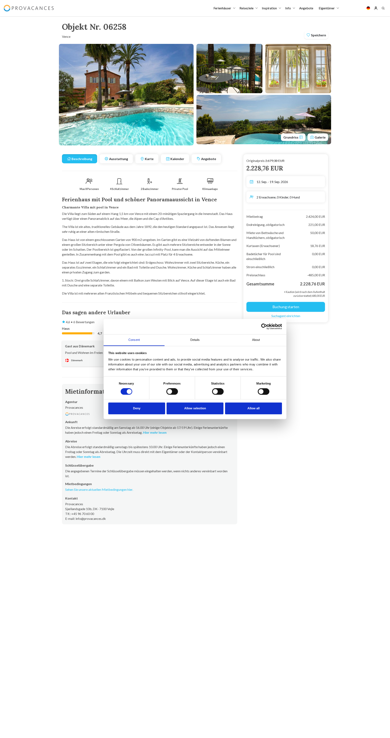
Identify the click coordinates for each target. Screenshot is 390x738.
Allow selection (195, 408)
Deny (136, 408)
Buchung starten (285, 307)
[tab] (79, 158)
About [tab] (256, 339)
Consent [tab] (134, 339)
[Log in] (375, 8)
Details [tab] (195, 339)
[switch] (172, 391)
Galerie (320, 137)
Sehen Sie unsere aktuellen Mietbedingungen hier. (99, 489)
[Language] (368, 8)
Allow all (253, 408)
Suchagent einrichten (285, 316)
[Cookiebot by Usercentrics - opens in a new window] (264, 326)
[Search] (383, 8)
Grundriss (291, 137)
